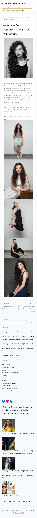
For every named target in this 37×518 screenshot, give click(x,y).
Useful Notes (6, 385)
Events (4, 370)
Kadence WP (19, 513)
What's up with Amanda (9, 388)
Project (4, 380)
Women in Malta (7, 391)
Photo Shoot (7, 22)
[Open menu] (33, 3)
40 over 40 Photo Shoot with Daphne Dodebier (29, 307)
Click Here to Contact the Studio (16, 501)
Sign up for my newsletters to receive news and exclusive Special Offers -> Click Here (17, 410)
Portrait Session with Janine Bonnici (8, 306)
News (4, 375)
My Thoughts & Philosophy (10, 372)
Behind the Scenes (8, 367)
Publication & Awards (9, 383)
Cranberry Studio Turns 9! (10, 355)
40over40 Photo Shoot (9, 365)
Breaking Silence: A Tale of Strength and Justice (17, 344)
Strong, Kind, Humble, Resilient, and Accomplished (18, 332)
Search (4, 319)
